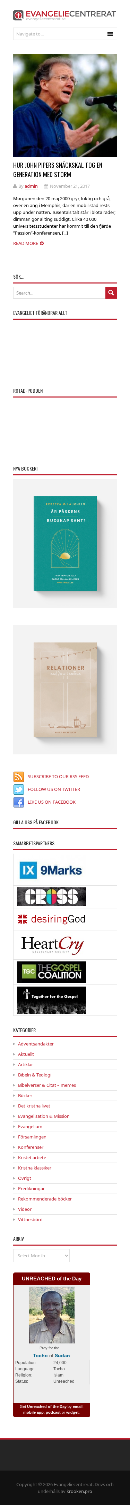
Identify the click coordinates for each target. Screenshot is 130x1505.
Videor (25, 1209)
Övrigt (24, 1178)
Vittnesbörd (30, 1219)
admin (31, 186)
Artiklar (25, 1064)
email (78, 1406)
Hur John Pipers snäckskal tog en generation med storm (57, 170)
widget (72, 1412)
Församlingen (32, 1137)
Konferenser (30, 1147)
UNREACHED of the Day (51, 1278)
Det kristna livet (34, 1106)
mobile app (33, 1412)
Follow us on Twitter (54, 789)
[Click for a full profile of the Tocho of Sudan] (52, 1340)
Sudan (62, 1355)
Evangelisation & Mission (44, 1116)
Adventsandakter (36, 1044)
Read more (25, 243)
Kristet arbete (32, 1157)
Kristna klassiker (34, 1168)
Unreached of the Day (47, 1406)
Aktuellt (26, 1054)
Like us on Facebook (52, 802)
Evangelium (30, 1126)
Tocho (40, 1355)
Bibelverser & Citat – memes (47, 1085)
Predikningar (31, 1188)
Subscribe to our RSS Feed (58, 776)
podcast (53, 1412)
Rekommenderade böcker (45, 1199)
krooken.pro (79, 1491)
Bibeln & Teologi (34, 1075)
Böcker (25, 1095)
